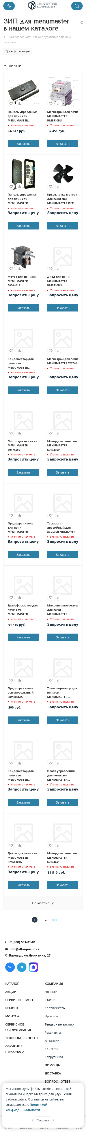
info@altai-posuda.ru (25, 949)
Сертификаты (55, 1008)
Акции (11, 992)
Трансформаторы (18, 51)
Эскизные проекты (21, 1038)
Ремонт (12, 1008)
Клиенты (51, 1049)
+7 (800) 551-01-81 (22, 942)
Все (54, 919)
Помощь (52, 1065)
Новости (51, 992)
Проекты (51, 1016)
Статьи (50, 1000)
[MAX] (33, 967)
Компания (54, 983)
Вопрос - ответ (57, 1081)
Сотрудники (54, 1057)
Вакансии (52, 1041)
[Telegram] (21, 967)
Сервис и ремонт (20, 1000)
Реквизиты (53, 1032)
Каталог (12, 983)
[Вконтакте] (10, 967)
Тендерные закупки (60, 1024)
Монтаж (12, 1016)
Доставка (53, 1073)
